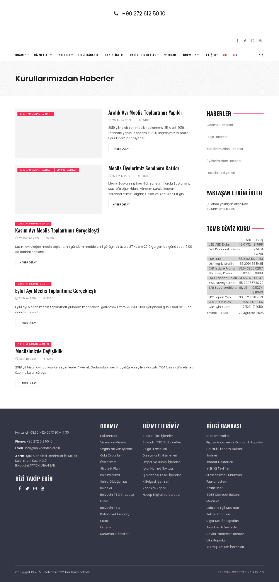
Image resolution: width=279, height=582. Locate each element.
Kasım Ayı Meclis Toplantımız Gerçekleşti (57, 230)
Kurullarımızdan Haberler (35, 114)
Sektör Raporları (218, 514)
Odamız (20, 54)
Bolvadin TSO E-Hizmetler (162, 442)
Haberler (64, 54)
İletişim (210, 54)
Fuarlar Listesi (216, 481)
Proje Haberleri (217, 137)
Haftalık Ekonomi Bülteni (224, 449)
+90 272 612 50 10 (146, 13)
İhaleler (211, 455)
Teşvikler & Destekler (222, 527)
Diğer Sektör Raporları (222, 521)
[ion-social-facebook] (237, 40)
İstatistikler (214, 488)
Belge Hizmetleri (155, 449)
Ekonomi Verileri (218, 436)
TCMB (223, 313)
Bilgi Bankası (88, 54)
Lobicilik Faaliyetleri (221, 173)
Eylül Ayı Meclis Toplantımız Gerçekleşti (56, 290)
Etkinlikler (114, 54)
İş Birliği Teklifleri (218, 468)
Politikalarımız (110, 475)
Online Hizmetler (143, 54)
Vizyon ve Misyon (113, 442)
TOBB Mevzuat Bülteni (223, 494)
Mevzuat (212, 501)
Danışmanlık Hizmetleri (160, 455)
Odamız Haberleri (67, 169)
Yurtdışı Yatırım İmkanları (225, 547)
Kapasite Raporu (155, 488)
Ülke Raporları (216, 540)
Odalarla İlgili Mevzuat (222, 508)
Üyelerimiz (108, 462)
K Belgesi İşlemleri (156, 481)
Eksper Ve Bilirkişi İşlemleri (161, 462)
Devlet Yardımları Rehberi (225, 534)
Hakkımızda (108, 436)
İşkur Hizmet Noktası (158, 468)
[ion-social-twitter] (245, 40)
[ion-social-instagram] (252, 40)
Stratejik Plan (110, 468)
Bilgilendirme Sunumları (224, 475)
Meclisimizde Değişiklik (39, 351)
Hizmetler (42, 54)
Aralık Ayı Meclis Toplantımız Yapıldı (145, 112)
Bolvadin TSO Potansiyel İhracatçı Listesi (115, 514)
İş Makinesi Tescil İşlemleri (162, 475)
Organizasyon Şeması (116, 449)
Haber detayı (121, 149)
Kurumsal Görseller (114, 534)
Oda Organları (111, 455)
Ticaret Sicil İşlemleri (158, 436)
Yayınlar (169, 54)
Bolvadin (190, 54)
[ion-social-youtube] (260, 40)
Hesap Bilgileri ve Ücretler (161, 494)
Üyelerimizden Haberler (224, 161)
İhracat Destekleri (219, 462)
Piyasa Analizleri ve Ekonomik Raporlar (234, 442)
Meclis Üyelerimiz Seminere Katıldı (143, 168)
